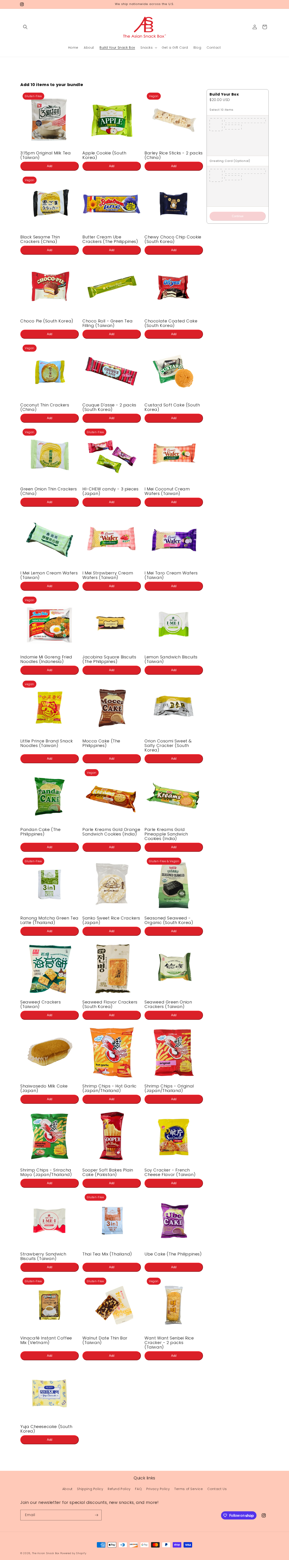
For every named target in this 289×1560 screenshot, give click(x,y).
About (67, 1489)
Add (49, 166)
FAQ (138, 1489)
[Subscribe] (96, 1515)
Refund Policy (119, 1489)
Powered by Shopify (73, 1553)
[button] (25, 27)
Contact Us (217, 1489)
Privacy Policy (158, 1489)
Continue (237, 216)
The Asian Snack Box (45, 1553)
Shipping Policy (90, 1489)
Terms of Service (188, 1489)
